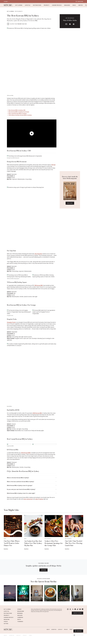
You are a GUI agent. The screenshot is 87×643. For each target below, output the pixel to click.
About (48, 629)
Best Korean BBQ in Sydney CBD (17, 110)
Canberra (20, 617)
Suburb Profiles (57, 5)
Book (74, 5)
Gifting (6, 623)
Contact (60, 629)
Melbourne (20, 611)
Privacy (66, 629)
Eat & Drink (18, 5)
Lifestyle (27, 5)
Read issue (70, 203)
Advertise (53, 629)
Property (46, 5)
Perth (19, 619)
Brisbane (20, 613)
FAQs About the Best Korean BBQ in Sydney (20, 115)
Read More (6, 548)
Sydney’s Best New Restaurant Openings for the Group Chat (54, 543)
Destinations (37, 5)
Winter (80, 5)
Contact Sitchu (77, 613)
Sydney (19, 609)
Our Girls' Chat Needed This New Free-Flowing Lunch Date (73, 543)
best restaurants (28, 499)
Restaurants (19, 11)
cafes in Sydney (39, 499)
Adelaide (19, 615)
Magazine (67, 5)
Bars (5, 538)
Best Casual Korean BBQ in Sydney (18, 113)
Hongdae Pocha (11, 322)
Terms (70, 629)
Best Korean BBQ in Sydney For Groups (19, 111)
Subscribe (80, 1)
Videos (6, 621)
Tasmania (20, 621)
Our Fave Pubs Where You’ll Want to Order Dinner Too (12, 543)
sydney (6, 1)
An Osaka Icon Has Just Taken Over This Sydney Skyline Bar (33, 543)
